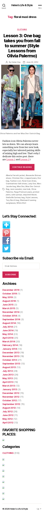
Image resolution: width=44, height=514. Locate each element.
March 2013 (8, 385)
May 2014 (7, 334)
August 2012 (9, 408)
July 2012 (7, 411)
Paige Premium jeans (23, 192)
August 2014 (9, 323)
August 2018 (9, 301)
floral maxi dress (29, 181)
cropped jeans (30, 178)
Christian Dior (17, 178)
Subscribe (10, 274)
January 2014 (9, 349)
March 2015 (8, 308)
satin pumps (16, 194)
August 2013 (9, 367)
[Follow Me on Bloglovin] (22, 225)
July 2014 (7, 326)
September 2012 (11, 404)
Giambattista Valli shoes (16, 183)
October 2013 (9, 360)
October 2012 (9, 400)
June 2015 (8, 304)
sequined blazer (30, 194)
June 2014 (8, 330)
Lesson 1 (10, 159)
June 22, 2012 (32, 62)
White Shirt (21, 203)
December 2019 (10, 290)
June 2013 (8, 374)
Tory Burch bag (12, 200)
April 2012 (7, 422)
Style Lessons (32, 197)
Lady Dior (32, 183)
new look (26, 189)
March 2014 (8, 341)
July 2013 (7, 371)
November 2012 (10, 396)
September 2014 (11, 319)
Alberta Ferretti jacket (15, 175)
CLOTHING (22, 29)
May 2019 (7, 297)
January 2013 (9, 389)
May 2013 (7, 378)
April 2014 (7, 338)
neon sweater (16, 189)
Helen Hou (16, 62)
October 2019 (9, 293)
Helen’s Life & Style (19, 509)
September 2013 (11, 363)
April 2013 (7, 382)
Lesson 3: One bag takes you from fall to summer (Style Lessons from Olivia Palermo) (22, 45)
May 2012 (7, 419)
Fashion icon (15, 181)
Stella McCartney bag (15, 197)
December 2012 (10, 393)
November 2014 (10, 312)
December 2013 (10, 352)
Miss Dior (21, 186)
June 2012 (7, 415)
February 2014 (10, 345)
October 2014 (9, 315)
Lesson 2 (24, 159)
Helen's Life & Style (22, 5)
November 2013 (10, 356)
